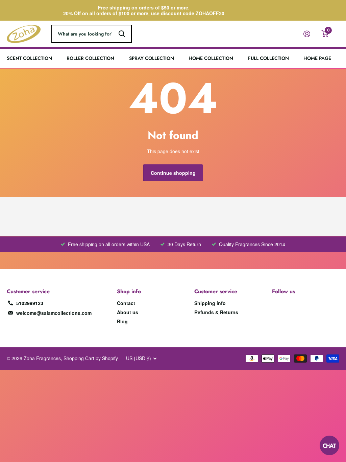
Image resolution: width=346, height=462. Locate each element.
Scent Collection (29, 58)
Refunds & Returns (216, 312)
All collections (29, 49)
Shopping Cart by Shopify (91, 358)
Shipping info (210, 303)
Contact (126, 303)
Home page (317, 58)
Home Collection (211, 58)
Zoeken (122, 33)
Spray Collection (151, 58)
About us (127, 312)
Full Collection (268, 58)
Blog (122, 321)
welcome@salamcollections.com (54, 312)
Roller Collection (90, 58)
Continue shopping (173, 172)
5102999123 (29, 303)
